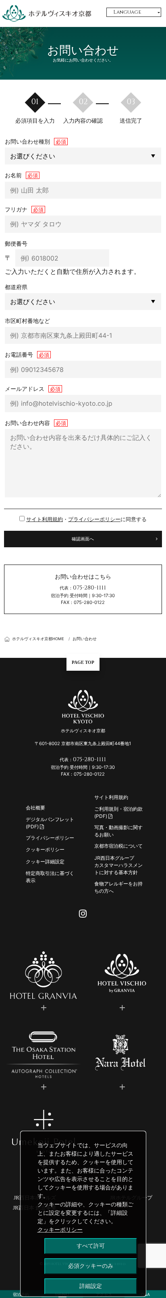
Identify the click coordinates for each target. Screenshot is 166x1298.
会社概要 (35, 808)
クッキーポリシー (45, 849)
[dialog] (83, 1214)
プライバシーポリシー (94, 519)
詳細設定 (90, 1286)
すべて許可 (91, 1246)
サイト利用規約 (44, 519)
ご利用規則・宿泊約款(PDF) (118, 812)
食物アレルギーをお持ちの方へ (118, 887)
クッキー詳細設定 (45, 861)
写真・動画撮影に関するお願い (118, 831)
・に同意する (86, 519)
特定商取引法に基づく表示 (50, 876)
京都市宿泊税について (118, 846)
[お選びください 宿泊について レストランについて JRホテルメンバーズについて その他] (83, 156)
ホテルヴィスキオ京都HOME (38, 639)
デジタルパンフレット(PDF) (50, 823)
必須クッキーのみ (90, 1266)
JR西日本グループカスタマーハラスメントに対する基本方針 (118, 865)
